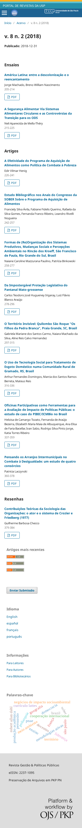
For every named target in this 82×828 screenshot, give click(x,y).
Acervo (21, 23)
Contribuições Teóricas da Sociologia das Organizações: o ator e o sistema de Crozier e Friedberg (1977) (38, 513)
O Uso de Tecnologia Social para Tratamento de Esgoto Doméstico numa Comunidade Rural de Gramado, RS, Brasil (40, 366)
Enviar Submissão (22, 590)
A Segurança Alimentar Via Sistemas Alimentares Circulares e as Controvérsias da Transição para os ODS (38, 113)
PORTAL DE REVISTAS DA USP (24, 5)
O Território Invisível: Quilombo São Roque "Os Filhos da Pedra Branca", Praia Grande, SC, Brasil (40, 326)
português (14, 636)
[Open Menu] (4, 13)
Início (7, 23)
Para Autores (15, 670)
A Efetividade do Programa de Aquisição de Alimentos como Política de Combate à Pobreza (40, 163)
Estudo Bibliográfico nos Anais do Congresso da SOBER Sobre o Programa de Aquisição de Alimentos (40, 199)
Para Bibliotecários (19, 676)
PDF (13, 97)
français (12, 630)
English (12, 617)
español (12, 623)
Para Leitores (15, 663)
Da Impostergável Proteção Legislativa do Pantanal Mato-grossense (36, 287)
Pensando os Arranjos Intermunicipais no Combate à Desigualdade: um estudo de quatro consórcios (40, 461)
